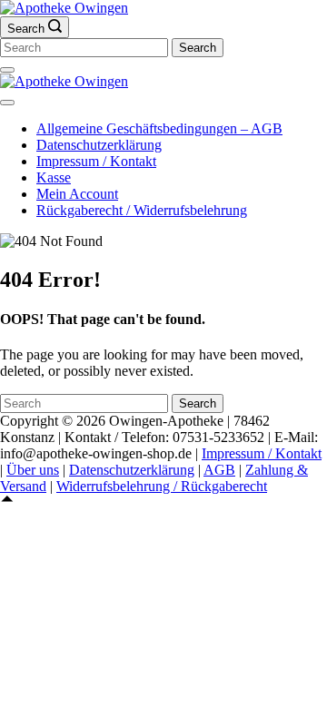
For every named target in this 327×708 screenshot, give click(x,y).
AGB (219, 469)
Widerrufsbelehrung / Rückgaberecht (161, 486)
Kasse (53, 177)
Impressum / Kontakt (96, 161)
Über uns (32, 469)
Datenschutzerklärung (99, 144)
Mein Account (77, 194)
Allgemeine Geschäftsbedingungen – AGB (159, 128)
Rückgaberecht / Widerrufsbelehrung (141, 210)
